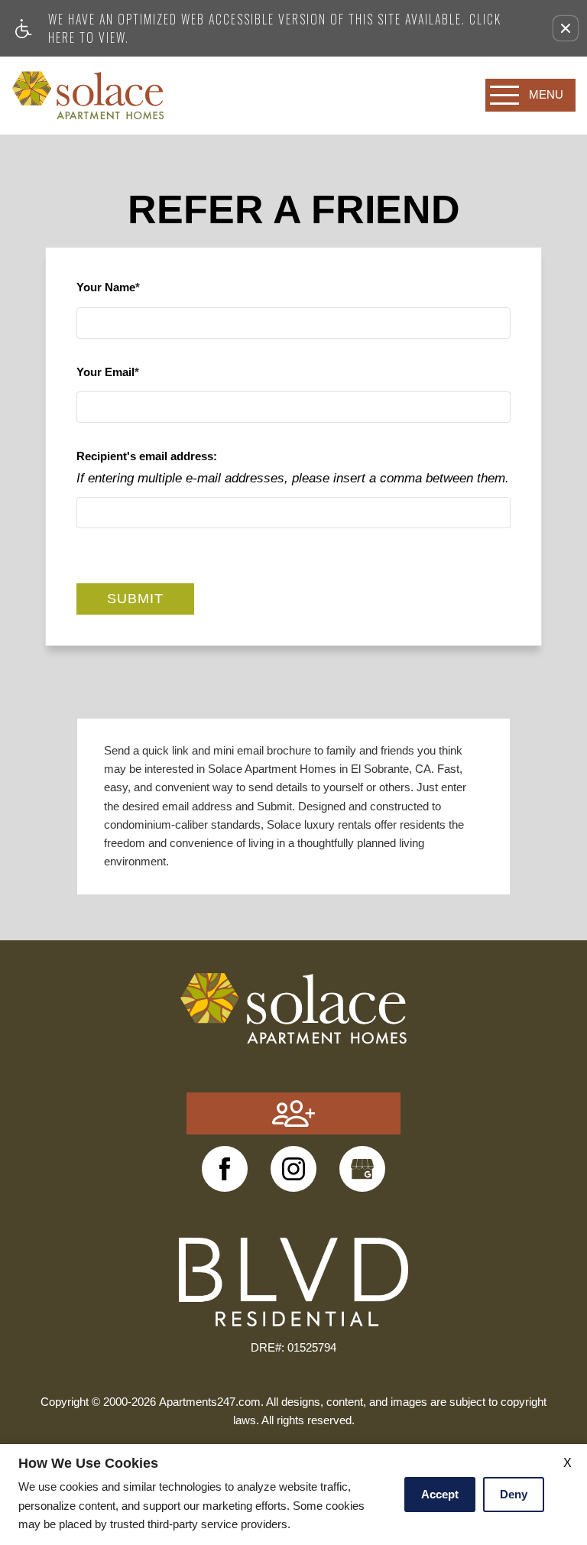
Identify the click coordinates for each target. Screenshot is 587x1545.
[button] (565, 28)
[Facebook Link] (225, 1169)
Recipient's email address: (146, 456)
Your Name (105, 287)
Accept (440, 1494)
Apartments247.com (210, 1402)
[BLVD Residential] (293, 1281)
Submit (135, 598)
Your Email (105, 372)
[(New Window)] (293, 1169)
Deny (513, 1494)
